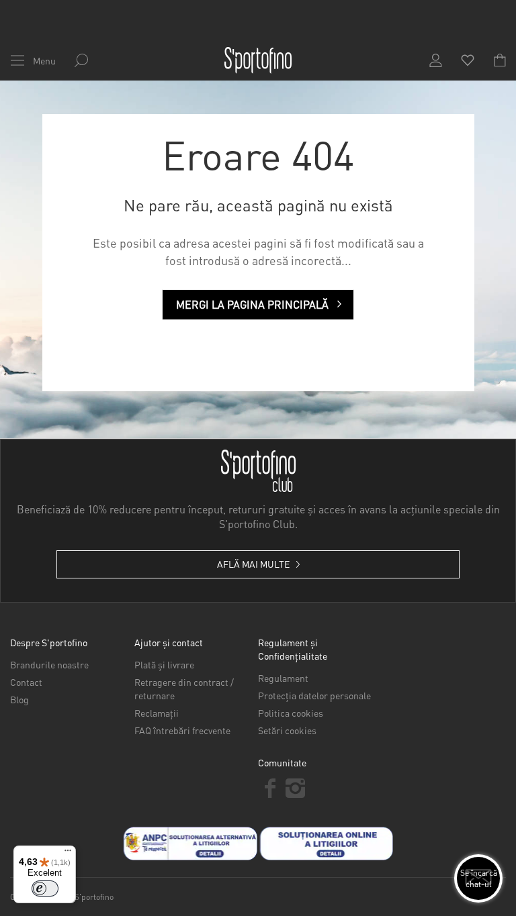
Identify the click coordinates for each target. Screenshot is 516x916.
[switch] (45, 888)
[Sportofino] (258, 60)
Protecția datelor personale (314, 695)
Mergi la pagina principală (252, 304)
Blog (19, 699)
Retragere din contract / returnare (184, 688)
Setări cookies (287, 730)
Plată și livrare (164, 664)
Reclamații (156, 713)
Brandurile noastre (49, 664)
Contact (26, 682)
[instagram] (295, 788)
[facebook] (270, 788)
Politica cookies (290, 713)
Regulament (283, 678)
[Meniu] (68, 854)
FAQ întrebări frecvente (182, 730)
